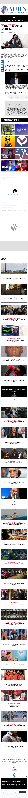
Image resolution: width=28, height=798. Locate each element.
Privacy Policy (15, 795)
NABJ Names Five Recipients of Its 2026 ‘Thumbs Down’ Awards (14, 503)
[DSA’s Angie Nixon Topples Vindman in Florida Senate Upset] (14, 370)
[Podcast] (22, 20)
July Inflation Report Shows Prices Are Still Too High (14, 544)
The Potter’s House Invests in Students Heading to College (14, 584)
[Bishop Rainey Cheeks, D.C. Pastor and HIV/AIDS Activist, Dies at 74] (14, 391)
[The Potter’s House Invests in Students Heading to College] (14, 574)
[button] (2, 61)
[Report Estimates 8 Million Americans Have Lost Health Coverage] (14, 330)
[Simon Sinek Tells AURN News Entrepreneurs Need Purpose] (14, 736)
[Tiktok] (12, 20)
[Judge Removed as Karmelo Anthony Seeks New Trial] (14, 351)
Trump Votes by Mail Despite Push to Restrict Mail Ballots (14, 422)
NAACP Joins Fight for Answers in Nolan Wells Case (14, 463)
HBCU (13, 582)
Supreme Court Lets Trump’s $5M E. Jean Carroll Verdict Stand (14, 483)
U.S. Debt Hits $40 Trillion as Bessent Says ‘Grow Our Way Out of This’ (14, 320)
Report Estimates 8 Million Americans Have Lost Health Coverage (14, 340)
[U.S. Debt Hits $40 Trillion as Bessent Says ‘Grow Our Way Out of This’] (14, 310)
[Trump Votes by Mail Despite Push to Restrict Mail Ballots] (14, 412)
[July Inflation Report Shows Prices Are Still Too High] (14, 534)
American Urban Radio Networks (9, 210)
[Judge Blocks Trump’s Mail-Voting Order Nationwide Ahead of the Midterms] (14, 614)
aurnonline (20, 210)
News (2, 24)
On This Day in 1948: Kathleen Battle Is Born (14, 604)
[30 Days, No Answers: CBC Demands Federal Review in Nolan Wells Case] (14, 695)
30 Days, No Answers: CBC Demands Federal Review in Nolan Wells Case (14, 705)
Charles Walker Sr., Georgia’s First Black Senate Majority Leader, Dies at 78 (14, 299)
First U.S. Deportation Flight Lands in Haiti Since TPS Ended (14, 278)
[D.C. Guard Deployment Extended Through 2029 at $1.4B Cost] (14, 716)
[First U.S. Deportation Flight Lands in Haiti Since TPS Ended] (14, 268)
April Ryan (10, 93)
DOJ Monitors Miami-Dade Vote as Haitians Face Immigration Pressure (14, 442)
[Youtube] (8, 20)
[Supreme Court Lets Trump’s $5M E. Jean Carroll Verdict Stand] (14, 473)
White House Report (9, 24)
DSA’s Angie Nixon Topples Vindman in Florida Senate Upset (14, 381)
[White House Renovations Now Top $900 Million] (14, 554)
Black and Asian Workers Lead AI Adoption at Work (14, 665)
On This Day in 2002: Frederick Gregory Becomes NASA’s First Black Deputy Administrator (14, 685)
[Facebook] (19, 20)
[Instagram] (5, 20)
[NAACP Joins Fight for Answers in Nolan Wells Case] (14, 453)
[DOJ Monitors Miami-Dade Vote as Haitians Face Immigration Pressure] (14, 432)
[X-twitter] (15, 20)
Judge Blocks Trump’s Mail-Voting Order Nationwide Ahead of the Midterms (14, 624)
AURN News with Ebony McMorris (14, 277)
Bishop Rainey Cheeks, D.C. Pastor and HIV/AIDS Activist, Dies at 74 (14, 401)
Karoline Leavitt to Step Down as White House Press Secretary (14, 644)
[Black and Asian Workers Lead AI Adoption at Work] (14, 655)
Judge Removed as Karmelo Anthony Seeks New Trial (14, 360)
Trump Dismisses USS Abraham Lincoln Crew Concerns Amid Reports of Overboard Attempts (14, 524)
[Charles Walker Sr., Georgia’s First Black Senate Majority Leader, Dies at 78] (14, 289)
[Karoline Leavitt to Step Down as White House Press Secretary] (14, 634)
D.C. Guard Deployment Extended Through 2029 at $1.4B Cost (14, 726)
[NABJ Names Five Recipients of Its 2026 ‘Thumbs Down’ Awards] (14, 493)
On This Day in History (14, 602)
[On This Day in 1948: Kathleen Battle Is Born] (14, 594)
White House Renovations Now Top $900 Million (14, 564)
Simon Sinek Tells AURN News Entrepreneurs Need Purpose (14, 747)
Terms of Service (20, 795)
